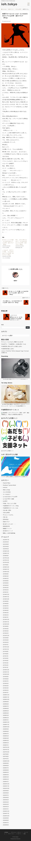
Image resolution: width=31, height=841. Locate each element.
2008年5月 (6, 736)
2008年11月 (6, 724)
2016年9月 (6, 574)
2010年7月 (5, 681)
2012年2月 (6, 642)
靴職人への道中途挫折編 (9, 533)
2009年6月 (6, 708)
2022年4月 (6, 546)
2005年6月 (6, 797)
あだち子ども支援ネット (7, 450)
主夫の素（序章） (7, 510)
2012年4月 (6, 640)
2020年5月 (6, 548)
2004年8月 (6, 820)
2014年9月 (6, 601)
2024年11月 (6, 539)
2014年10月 (6, 599)
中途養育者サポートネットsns (10, 508)
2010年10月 (6, 674)
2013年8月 (6, 626)
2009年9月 (6, 701)
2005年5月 (6, 799)
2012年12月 (6, 635)
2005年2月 (6, 806)
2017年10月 (6, 562)
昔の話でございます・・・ (9, 524)
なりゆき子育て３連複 (8, 499)
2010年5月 (6, 683)
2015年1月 (5, 592)
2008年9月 (6, 729)
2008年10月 (6, 726)
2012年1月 (5, 644)
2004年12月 (6, 811)
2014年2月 (6, 615)
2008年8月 (6, 731)
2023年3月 (6, 542)
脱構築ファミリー (7, 528)
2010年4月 (6, 685)
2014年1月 (5, 617)
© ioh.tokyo (15, 836)
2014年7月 (5, 605)
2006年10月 (6, 761)
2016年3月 (6, 576)
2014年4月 (6, 610)
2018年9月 (6, 555)
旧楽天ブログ (6, 521)
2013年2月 (6, 633)
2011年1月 (5, 667)
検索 (2, 324)
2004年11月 (6, 813)
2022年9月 (6, 544)
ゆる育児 (5, 501)
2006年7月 (6, 767)
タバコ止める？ (7, 494)
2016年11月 (6, 569)
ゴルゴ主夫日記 (7, 492)
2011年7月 (5, 656)
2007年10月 (6, 752)
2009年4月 (6, 713)
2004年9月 (6, 818)
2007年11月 (6, 749)
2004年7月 (6, 822)
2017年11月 (6, 560)
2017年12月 (6, 558)
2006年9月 (6, 763)
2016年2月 (6, 578)
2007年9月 (6, 754)
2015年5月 (6, 585)
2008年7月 (6, 733)
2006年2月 (6, 779)
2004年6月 (6, 825)
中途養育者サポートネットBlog (11, 505)
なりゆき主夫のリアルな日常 (10, 496)
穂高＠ (15, 280)
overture (5, 487)
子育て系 (5, 517)
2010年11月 (6, 672)
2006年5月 (6, 772)
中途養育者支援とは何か (7, 348)
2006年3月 (6, 777)
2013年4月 (6, 628)
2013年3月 (6, 631)
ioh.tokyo (9, 4)
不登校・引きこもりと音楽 (9, 503)
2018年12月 (6, 551)
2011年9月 (5, 651)
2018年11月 (6, 553)
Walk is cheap (6, 489)
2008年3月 (6, 740)
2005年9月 (6, 790)
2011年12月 (6, 646)
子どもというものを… (8, 514)
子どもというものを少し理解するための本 (12, 341)
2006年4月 (6, 774)
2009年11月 (6, 697)
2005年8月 (6, 793)
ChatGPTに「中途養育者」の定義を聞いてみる (13, 344)
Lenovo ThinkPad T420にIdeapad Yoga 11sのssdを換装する (15, 351)
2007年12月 (6, 747)
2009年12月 (6, 694)
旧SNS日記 (6, 519)
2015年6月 (6, 583)
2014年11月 (6, 596)
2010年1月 (5, 692)
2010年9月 (6, 676)
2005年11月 (6, 786)
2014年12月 (6, 594)
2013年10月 (6, 624)
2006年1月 (6, 781)
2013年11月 (6, 621)
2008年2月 (6, 742)
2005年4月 (6, 802)
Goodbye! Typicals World (9, 485)
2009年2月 (6, 717)
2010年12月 (6, 669)
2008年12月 (6, 722)
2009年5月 (6, 710)
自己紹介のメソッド (8, 530)
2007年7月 (6, 758)
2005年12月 (6, 783)
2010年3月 (6, 688)
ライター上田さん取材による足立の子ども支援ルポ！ (14, 476)
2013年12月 (6, 619)
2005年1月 (6, 809)
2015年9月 (6, 580)
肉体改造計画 (6, 526)
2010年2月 (6, 690)
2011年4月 (5, 660)
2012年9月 (6, 637)
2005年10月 (6, 788)
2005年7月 (6, 795)
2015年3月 (6, 587)
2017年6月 (5, 564)
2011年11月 (6, 649)
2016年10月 (6, 571)
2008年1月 (6, 745)
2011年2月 (5, 665)
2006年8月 (6, 765)
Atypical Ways (6, 483)
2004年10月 (6, 815)
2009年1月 (6, 720)
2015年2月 (6, 589)
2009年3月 (6, 715)
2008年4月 (6, 738)
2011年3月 (5, 663)
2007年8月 (6, 756)
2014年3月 (6, 612)
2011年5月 (5, 658)
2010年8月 (6, 678)
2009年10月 (6, 699)
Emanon (18, 838)
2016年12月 (6, 567)
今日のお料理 (6, 512)
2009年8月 (6, 704)
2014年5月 (6, 608)
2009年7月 (6, 706)
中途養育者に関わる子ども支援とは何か (11, 346)
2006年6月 (6, 770)
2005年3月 (6, 804)
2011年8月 (5, 653)
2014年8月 (6, 603)
